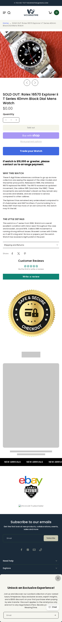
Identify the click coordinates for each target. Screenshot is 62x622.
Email (8, 615)
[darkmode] (56, 12)
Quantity (8, 114)
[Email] (34, 550)
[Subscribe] (54, 615)
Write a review (31, 276)
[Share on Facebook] (12, 253)
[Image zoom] (31, 54)
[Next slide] (35, 83)
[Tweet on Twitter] (18, 253)
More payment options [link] (31, 142)
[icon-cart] (50, 12)
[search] (9, 12)
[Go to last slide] (27, 83)
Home (6, 23)
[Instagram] (28, 550)
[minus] (6, 120)
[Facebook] (21, 550)
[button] (31, 128)
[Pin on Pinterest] (25, 253)
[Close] (31, 578)
